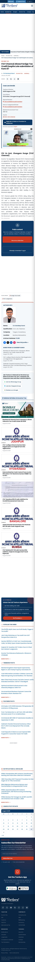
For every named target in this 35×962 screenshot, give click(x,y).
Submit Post (21, 1)
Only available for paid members (13, 101)
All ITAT (5, 117)
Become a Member (17, 240)
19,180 (18, 338)
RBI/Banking (22, 920)
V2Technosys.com (6, 950)
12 (12, 823)
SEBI (20, 917)
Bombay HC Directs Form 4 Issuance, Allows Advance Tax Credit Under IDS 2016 (16, 351)
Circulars (3, 934)
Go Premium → (17, 618)
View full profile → (22, 342)
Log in (15, 126)
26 (13, 829)
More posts (5, 659)
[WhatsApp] (22, 907)
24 (3, 829)
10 (3, 823)
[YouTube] (11, 907)
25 (8, 829)
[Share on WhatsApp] (14, 79)
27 (17, 829)
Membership (22, 942)
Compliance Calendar (7, 939)
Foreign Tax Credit (15, 295)
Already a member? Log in (17, 250)
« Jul (2, 835)
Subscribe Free (7, 858)
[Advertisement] (17, 32)
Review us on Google (12, 390)
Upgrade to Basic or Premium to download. (16, 122)
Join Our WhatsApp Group (13, 382)
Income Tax (8, 12)
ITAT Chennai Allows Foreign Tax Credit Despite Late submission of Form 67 (17, 66)
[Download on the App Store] (23, 888)
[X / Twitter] (7, 907)
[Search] (33, 12)
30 (31, 829)
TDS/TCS (3, 922)
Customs (3, 920)
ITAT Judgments (7, 298)
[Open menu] (32, 5)
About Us (21, 932)
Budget (15, 12)
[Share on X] (7, 79)
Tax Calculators (5, 942)
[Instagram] (14, 342)
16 (31, 823)
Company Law (22, 915)
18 (8, 826)
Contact (21, 939)
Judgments (4, 937)
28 (22, 829)
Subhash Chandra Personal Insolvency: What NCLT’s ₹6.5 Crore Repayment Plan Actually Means (16, 726)
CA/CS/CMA (22, 925)
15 (26, 823)
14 (22, 823)
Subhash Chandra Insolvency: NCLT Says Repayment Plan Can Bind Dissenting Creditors (17, 364)
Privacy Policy (4, 953)
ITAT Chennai (11, 117)
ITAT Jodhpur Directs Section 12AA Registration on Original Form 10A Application (17, 358)
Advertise (21, 937)
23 (31, 826)
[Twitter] (8, 342)
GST (2, 917)
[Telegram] (26, 907)
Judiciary (16, 55)
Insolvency (21, 922)
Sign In (30, 1)
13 (17, 823)
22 (26, 826)
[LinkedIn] (11, 342)
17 (3, 826)
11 (8, 823)
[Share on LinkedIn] (11, 79)
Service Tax (22, 12)
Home (2, 12)
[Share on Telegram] (18, 79)
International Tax (5, 925)
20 (17, 826)
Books (12, 1)
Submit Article (22, 934)
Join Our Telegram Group (13, 386)
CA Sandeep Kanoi (9, 73)
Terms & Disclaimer (14, 953)
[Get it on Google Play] (11, 888)
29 (26, 829)
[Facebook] (4, 342)
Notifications (4, 932)
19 (12, 826)
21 (22, 826)
